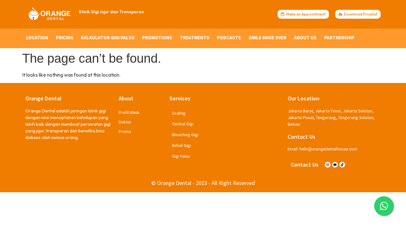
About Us (305, 38)
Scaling (179, 113)
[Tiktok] (342, 165)
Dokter (125, 122)
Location (37, 38)
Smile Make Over (267, 38)
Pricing (64, 38)
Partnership (339, 38)
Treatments (194, 38)
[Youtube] (335, 165)
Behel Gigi (181, 145)
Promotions (157, 38)
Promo (125, 131)
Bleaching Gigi (185, 134)
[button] (383, 205)
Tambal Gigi (182, 124)
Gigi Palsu (181, 156)
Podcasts (229, 38)
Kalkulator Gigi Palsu (107, 38)
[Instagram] (328, 165)
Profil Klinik (129, 112)
